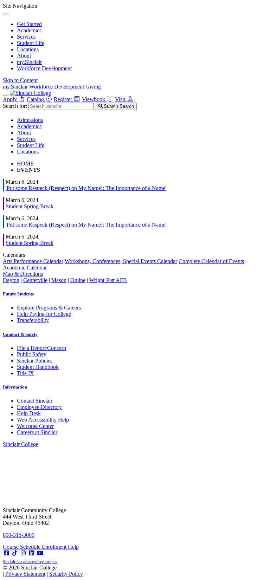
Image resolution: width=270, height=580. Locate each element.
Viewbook (94, 99)
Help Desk (29, 413)
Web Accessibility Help (43, 420)
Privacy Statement (25, 574)
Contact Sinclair (34, 401)
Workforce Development (44, 68)
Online (77, 280)
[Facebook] (6, 553)
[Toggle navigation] (5, 95)
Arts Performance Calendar (33, 261)
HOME (25, 164)
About (24, 56)
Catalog (36, 99)
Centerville (35, 280)
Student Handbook (38, 367)
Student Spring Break (29, 206)
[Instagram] (23, 553)
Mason (58, 280)
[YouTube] (40, 553)
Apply (10, 99)
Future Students (18, 293)
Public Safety (31, 354)
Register (63, 99)
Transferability (33, 320)
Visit (121, 99)
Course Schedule (22, 547)
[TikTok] (14, 553)
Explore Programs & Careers (49, 308)
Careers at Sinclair (37, 432)
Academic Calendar (25, 268)
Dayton (11, 280)
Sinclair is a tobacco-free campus (30, 561)
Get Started (29, 24)
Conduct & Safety (20, 334)
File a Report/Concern (41, 348)
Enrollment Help (60, 547)
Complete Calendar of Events (211, 261)
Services (26, 37)
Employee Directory (39, 407)
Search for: (15, 106)
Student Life (30, 43)
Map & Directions (23, 274)
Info (15, 387)
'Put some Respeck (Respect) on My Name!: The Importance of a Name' (86, 188)
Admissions (30, 120)
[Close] (5, 14)
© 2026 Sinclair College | (43, 571)
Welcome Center (35, 426)
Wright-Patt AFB (108, 280)
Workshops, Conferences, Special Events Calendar (121, 261)
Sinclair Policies (34, 361)
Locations (28, 49)
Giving (93, 87)
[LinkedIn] (31, 553)
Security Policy (66, 574)
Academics (29, 30)
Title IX (25, 373)
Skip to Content (20, 80)
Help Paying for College (44, 314)
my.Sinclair (29, 62)
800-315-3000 (18, 535)
